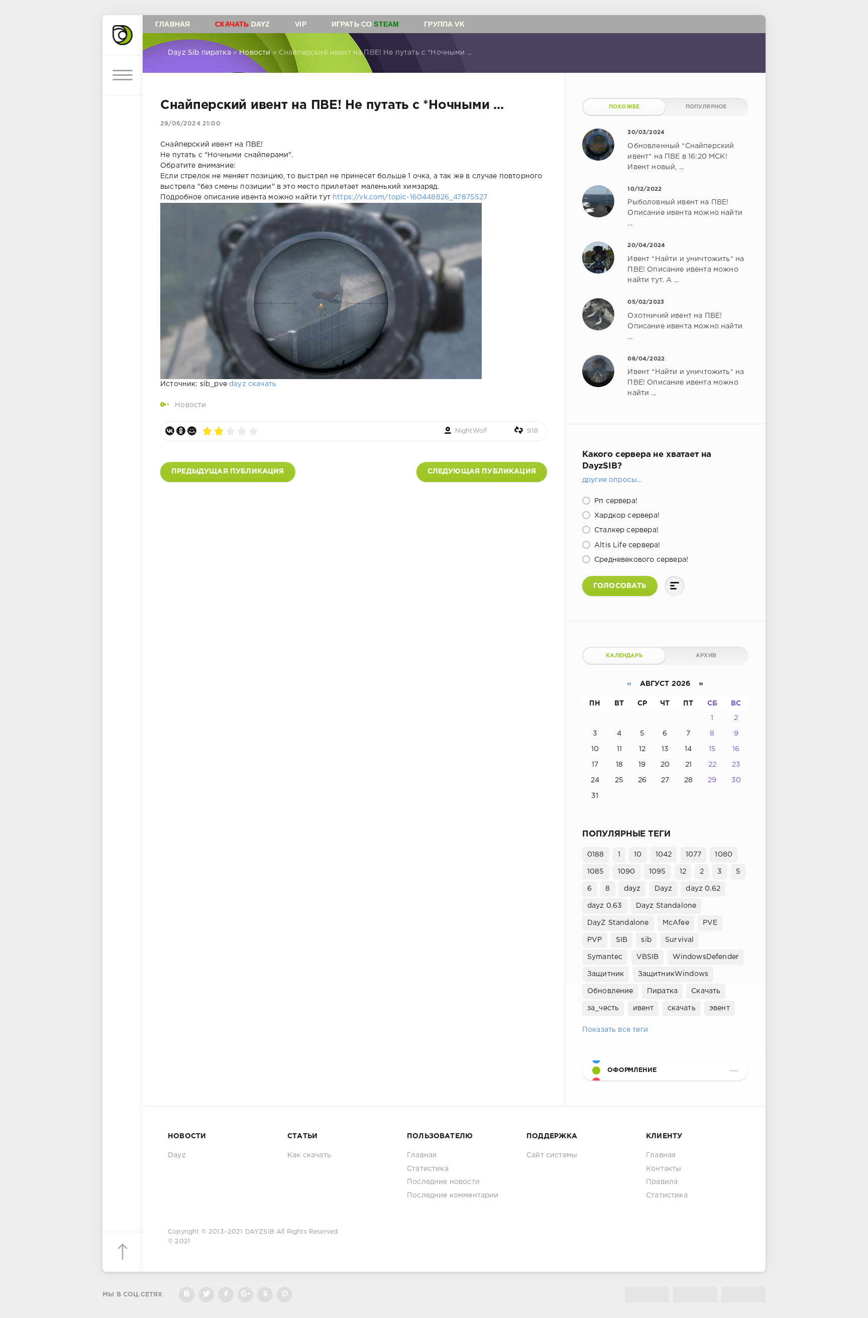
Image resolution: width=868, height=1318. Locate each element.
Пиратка (662, 991)
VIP (300, 24)
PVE (710, 923)
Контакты (663, 1169)
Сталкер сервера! (625, 530)
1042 (664, 855)
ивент (643, 1008)
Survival (679, 940)
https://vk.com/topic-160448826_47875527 (410, 197)
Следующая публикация (481, 471)
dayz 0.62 (703, 889)
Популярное (706, 106)
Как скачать (309, 1155)
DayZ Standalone (618, 923)
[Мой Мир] (191, 430)
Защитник (605, 974)
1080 (723, 855)
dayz (237, 384)
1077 (694, 855)
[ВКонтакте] (169, 430)
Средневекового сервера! (640, 560)
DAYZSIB (259, 1232)
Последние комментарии (453, 1195)
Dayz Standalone (666, 906)
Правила (662, 1182)
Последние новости (443, 1182)
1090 (626, 872)
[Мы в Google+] (245, 1294)
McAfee (676, 923)
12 (683, 872)
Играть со (365, 24)
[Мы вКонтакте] (186, 1294)
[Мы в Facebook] (226, 1294)
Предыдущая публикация (227, 471)
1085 (595, 872)
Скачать (705, 991)
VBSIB (647, 957)
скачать (262, 384)
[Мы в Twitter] (206, 1294)
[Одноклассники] (180, 430)
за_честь (603, 1008)
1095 (657, 872)
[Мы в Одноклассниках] (265, 1294)
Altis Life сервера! (626, 545)
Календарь (624, 655)
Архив (706, 655)
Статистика (428, 1169)
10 (637, 855)
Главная (172, 24)
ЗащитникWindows (673, 974)
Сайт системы (551, 1155)
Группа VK (444, 24)
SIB (622, 940)
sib (646, 940)
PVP (594, 940)
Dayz (242, 24)
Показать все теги (615, 1030)
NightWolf (471, 431)
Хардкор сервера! (626, 516)
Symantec (604, 957)
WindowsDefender (706, 957)
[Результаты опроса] (675, 586)
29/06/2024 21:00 (190, 124)
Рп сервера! (614, 501)
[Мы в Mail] (284, 1294)
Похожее (624, 106)
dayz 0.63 (604, 906)
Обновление (610, 991)
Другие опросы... (612, 480)
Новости (190, 405)
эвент (719, 1008)
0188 (595, 855)
